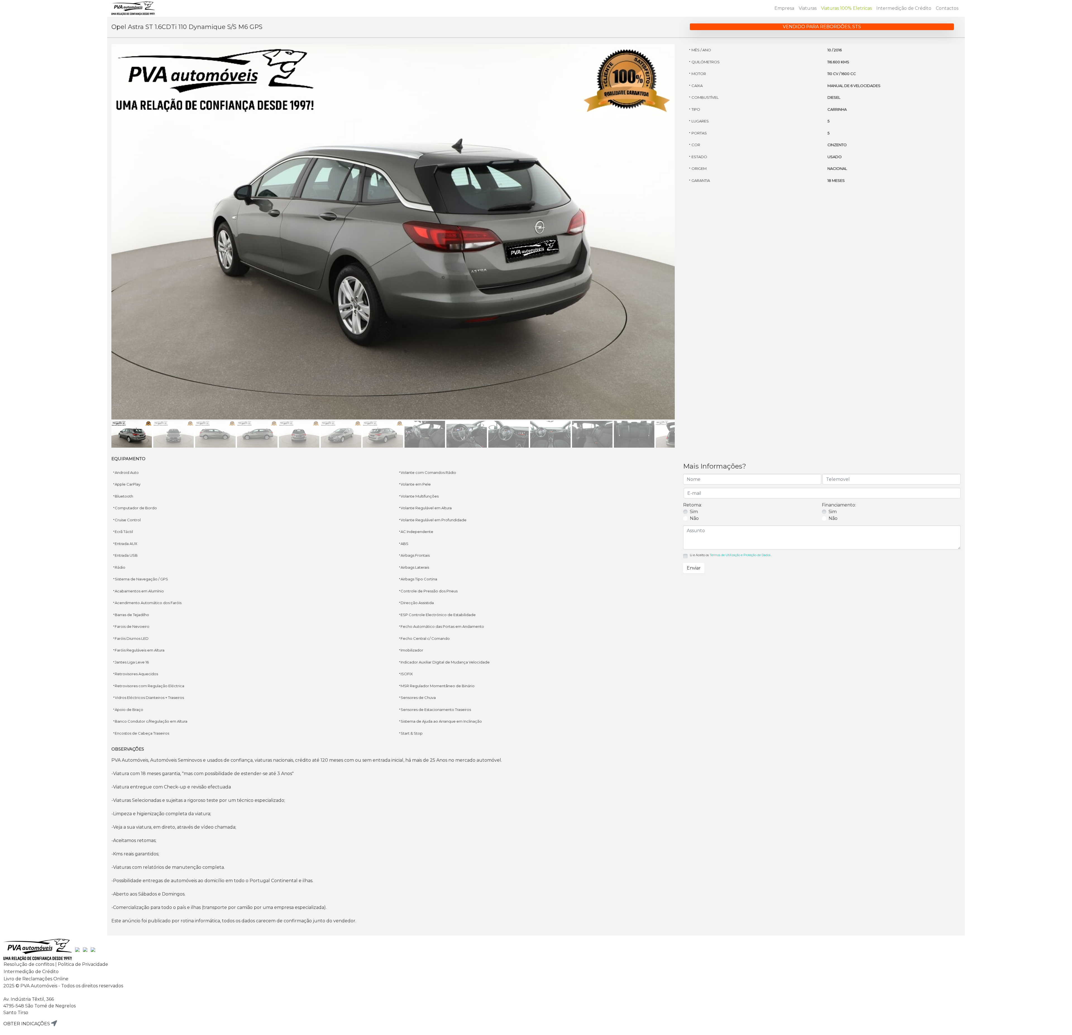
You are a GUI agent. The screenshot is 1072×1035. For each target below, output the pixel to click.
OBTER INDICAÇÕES (27, 1023)
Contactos (947, 8)
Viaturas (808, 8)
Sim (694, 511)
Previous (103, 439)
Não (694, 518)
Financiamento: (839, 505)
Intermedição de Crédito (903, 8)
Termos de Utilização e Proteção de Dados (740, 555)
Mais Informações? (714, 466)
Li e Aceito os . (731, 555)
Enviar (694, 568)
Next (683, 439)
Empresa (784, 8)
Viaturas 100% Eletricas (846, 8)
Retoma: (692, 505)
